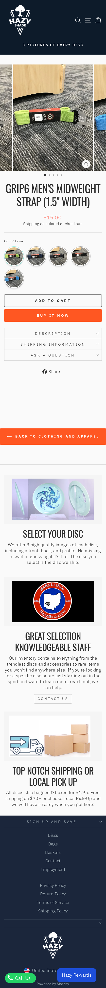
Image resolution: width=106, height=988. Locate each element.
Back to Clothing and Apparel (56, 436)
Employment (53, 869)
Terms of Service (53, 902)
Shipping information (53, 344)
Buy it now (53, 315)
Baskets (53, 852)
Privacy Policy (53, 885)
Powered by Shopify (53, 984)
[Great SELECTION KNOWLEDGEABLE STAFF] (53, 601)
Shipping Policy (53, 911)
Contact (52, 860)
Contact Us (53, 698)
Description (53, 333)
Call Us (22, 978)
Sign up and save (52, 821)
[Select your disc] (53, 499)
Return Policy (53, 894)
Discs (53, 835)
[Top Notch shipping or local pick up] (53, 736)
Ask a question (53, 355)
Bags (53, 844)
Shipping (31, 223)
